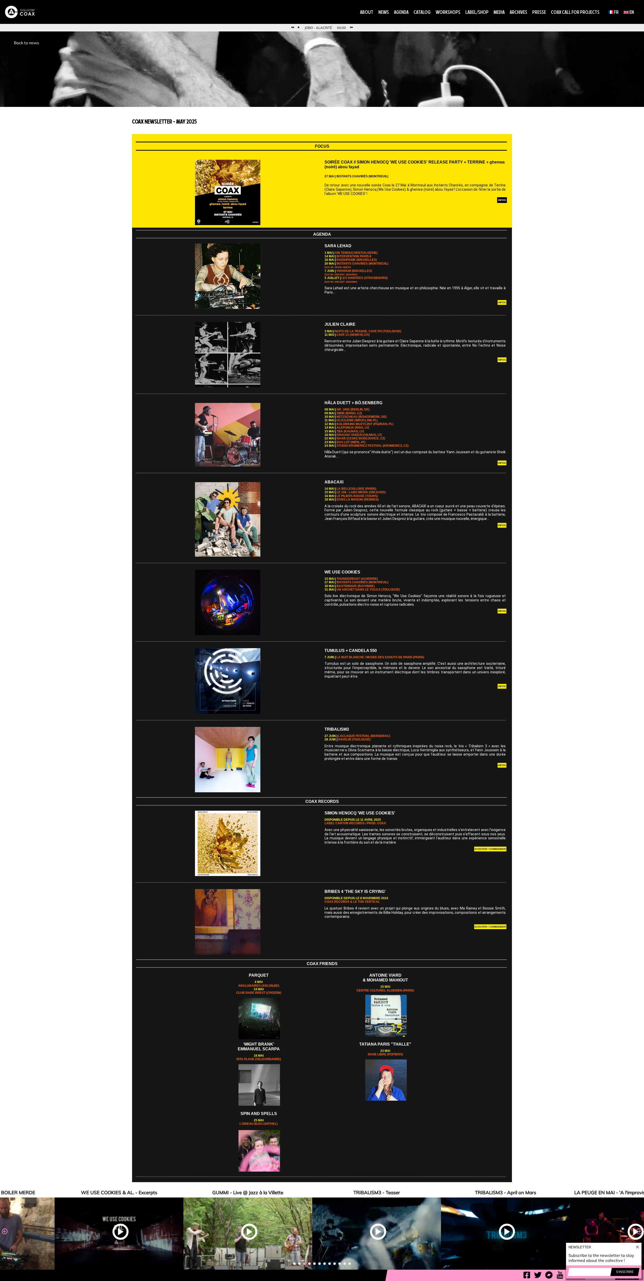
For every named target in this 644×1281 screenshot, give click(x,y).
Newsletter (580, 1247)
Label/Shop (477, 12)
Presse (539, 12)
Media (499, 12)
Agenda (401, 12)
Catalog (422, 12)
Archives (518, 12)
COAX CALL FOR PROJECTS (575, 12)
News (383, 12)
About (366, 12)
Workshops (448, 12)
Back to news (26, 42)
